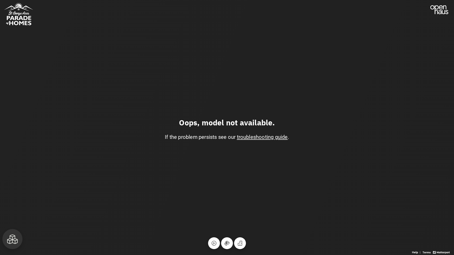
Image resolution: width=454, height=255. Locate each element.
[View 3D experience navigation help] (416, 252)
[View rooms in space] (12, 239)
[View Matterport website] (441, 252)
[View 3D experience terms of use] (427, 252)
